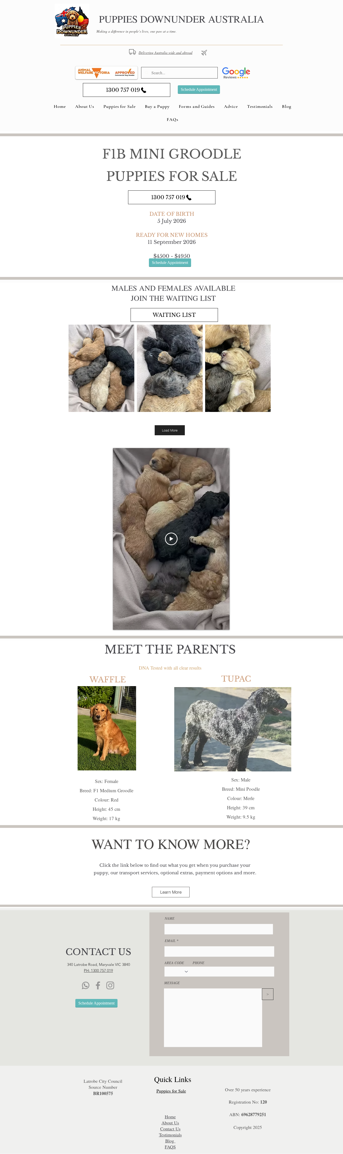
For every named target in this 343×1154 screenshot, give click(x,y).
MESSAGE (172, 983)
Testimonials (170, 1135)
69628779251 (253, 1114)
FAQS (170, 1147)
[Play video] (171, 539)
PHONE (198, 963)
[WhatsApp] (85, 985)
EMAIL (170, 941)
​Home (170, 1117)
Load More (170, 430)
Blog (170, 1141)
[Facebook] (98, 985)
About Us (170, 1123)
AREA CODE (174, 963)
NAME (170, 918)
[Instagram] (110, 985)
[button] (107, 728)
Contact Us (170, 1129)
